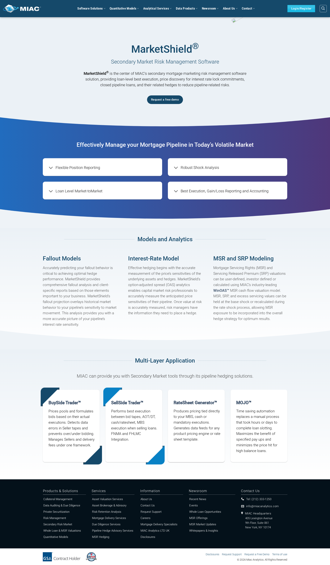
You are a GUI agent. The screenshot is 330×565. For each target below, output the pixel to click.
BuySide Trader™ (65, 402)
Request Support (232, 554)
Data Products (185, 8)
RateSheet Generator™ (195, 402)
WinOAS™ (221, 291)
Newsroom (209, 8)
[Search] (323, 8)
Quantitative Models (123, 8)
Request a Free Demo (256, 554)
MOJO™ (243, 402)
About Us (229, 8)
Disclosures (212, 554)
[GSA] (64, 555)
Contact (247, 8)
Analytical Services (156, 8)
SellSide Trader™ (127, 402)
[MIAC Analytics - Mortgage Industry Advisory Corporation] (22, 8)
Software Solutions (90, 8)
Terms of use (279, 554)
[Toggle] (51, 168)
